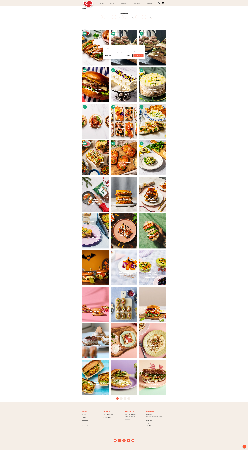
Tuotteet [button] (102, 3)
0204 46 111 (148, 425)
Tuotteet (84, 414)
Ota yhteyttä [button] (137, 3)
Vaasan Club (150, 3)
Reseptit (84, 417)
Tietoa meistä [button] (124, 3)
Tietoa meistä (85, 420)
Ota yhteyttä (127, 419)
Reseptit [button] (112, 3)
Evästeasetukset (108, 55)
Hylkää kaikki (128, 55)
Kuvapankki (84, 423)
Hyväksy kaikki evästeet (138, 55)
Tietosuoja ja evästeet (108, 414)
